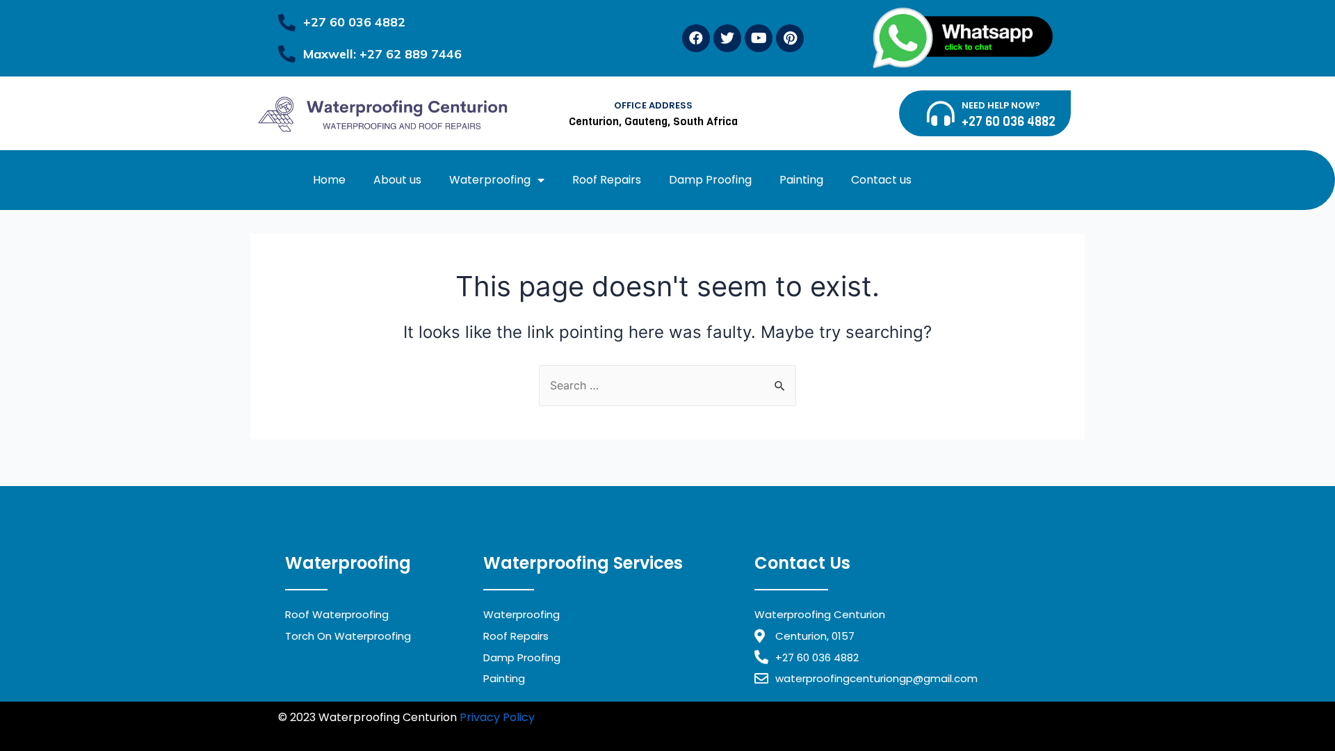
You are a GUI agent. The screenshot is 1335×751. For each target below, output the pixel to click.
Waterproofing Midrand (603, 717)
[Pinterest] (790, 38)
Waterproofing (490, 180)
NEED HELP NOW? (1001, 105)
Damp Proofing (710, 180)
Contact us (881, 180)
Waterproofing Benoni (869, 717)
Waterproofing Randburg (738, 717)
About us (397, 180)
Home (329, 180)
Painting (801, 180)
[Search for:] (667, 385)
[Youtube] (758, 38)
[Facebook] (696, 38)
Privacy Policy (497, 717)
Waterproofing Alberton (397, 735)
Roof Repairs (606, 180)
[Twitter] (727, 38)
